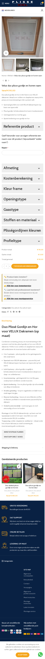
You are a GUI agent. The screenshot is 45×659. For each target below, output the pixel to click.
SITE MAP (27, 570)
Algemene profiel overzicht (29, 592)
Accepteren (22, 655)
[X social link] (10, 311)
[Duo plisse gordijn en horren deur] (33, 473)
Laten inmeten (29, 607)
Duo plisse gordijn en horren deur (33, 486)
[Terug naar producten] (5, 80)
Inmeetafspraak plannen (13, 432)
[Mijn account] (42, 10)
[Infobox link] (22, 508)
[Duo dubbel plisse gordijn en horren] (12, 473)
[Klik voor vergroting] (6, 53)
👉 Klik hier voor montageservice (18, 299)
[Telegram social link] (19, 311)
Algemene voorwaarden (28, 575)
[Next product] (8, 80)
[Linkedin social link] (16, 311)
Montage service (29, 611)
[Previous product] (3, 80)
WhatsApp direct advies (13, 437)
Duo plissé (15, 308)
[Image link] (11, 631)
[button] (4, 36)
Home (4, 76)
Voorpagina (28, 587)
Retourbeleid (28, 580)
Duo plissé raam (25, 308)
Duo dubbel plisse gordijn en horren (11, 486)
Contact (26, 584)
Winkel (10, 76)
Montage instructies (27, 602)
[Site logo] (22, 3)
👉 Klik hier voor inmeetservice (17, 286)
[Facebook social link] (7, 311)
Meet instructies (29, 597)
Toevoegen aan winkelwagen (25, 266)
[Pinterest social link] (13, 311)
